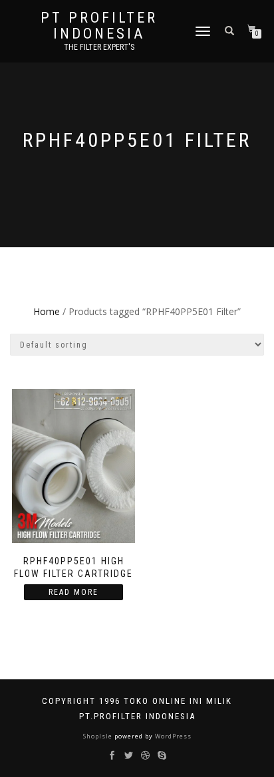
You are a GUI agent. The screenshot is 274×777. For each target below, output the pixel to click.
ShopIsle (98, 736)
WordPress (172, 736)
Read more (73, 592)
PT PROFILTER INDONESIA (99, 26)
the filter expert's (99, 47)
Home (46, 311)
